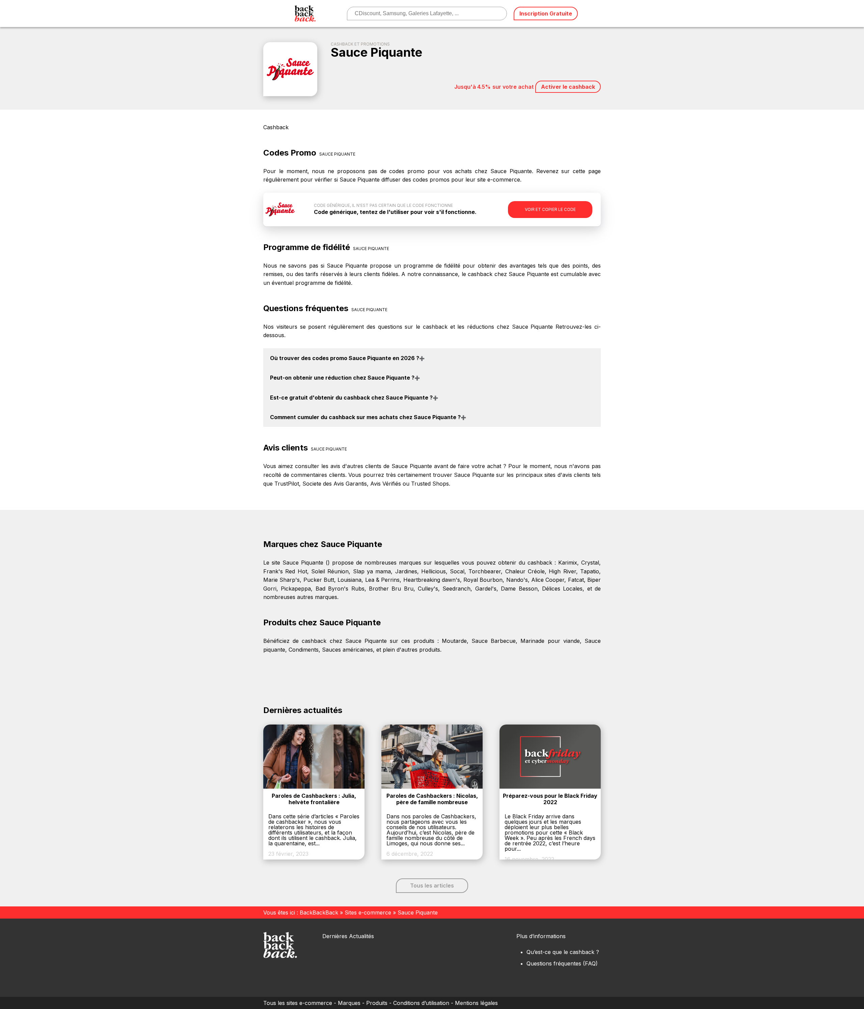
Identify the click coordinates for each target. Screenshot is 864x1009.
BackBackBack (319, 912)
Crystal (590, 562)
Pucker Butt (318, 579)
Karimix (567, 562)
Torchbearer (484, 571)
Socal (457, 571)
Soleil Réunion (330, 571)
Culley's (428, 588)
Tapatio (589, 571)
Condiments (304, 649)
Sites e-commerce (368, 912)
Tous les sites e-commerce (297, 1003)
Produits (376, 1003)
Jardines (406, 571)
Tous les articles (432, 885)
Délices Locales (562, 588)
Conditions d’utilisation (421, 1003)
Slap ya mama (372, 571)
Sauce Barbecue (493, 640)
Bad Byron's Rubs (340, 588)
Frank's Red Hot (285, 571)
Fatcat (576, 579)
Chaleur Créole (525, 571)
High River (562, 571)
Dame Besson (519, 588)
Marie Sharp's (281, 579)
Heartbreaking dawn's (431, 579)
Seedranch (456, 588)
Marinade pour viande (549, 640)
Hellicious (433, 571)
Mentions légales (476, 1003)
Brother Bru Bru (391, 588)
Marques (349, 1003)
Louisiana (349, 579)
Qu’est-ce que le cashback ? (562, 952)
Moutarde (454, 640)
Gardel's (485, 588)
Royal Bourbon (483, 579)
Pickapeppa (296, 588)
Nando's (517, 579)
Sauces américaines (347, 649)
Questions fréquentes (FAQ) (562, 963)
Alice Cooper (547, 579)
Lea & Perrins (382, 579)
